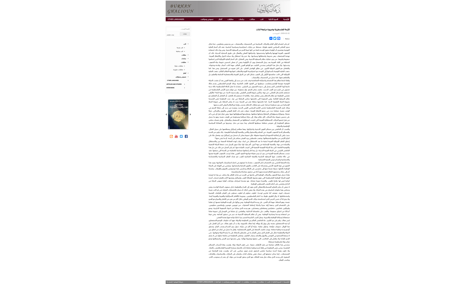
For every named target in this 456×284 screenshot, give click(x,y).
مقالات (252, 19)
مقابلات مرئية (179, 66)
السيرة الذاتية (273, 19)
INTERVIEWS (170, 88)
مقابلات (230, 19)
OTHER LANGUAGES (176, 19)
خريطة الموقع (178, 282)
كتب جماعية (179, 51)
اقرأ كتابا (218, 282)
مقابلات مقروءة (178, 70)
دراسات (241, 19)
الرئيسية (286, 19)
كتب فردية (180, 48)
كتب (261, 19)
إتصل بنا (169, 282)
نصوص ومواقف (207, 19)
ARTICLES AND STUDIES (174, 84)
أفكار (220, 19)
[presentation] (190, 114)
